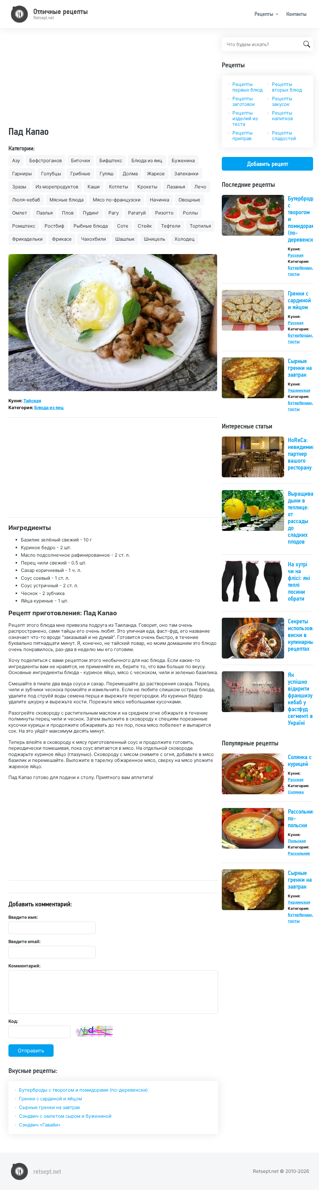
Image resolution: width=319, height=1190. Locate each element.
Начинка (159, 200)
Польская (297, 840)
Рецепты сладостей (284, 135)
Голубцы (51, 174)
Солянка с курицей (300, 760)
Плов (68, 213)
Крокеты (147, 187)
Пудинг (91, 213)
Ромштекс (23, 226)
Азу (16, 160)
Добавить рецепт (267, 164)
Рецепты (264, 14)
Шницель (154, 239)
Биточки (80, 160)
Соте (122, 226)
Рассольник (299, 853)
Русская (295, 255)
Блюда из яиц (146, 160)
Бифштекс (110, 160)
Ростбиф (54, 226)
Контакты (296, 14)
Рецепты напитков (282, 115)
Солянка (296, 792)
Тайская (32, 400)
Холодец (184, 239)
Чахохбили (93, 239)
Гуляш (106, 174)
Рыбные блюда (91, 226)
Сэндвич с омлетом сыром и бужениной (65, 1116)
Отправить (31, 1050)
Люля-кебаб (26, 200)
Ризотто (164, 213)
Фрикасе (62, 239)
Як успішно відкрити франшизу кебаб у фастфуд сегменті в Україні (300, 698)
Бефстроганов (45, 160)
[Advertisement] (113, 81)
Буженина (183, 160)
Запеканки (186, 174)
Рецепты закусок (282, 101)
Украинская (299, 390)
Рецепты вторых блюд (287, 87)
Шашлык (125, 239)
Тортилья (200, 226)
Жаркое (156, 174)
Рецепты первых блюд (247, 87)
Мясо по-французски (116, 200)
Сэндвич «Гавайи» (39, 1125)
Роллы (190, 213)
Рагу (113, 213)
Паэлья (44, 213)
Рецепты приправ (242, 135)
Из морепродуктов (57, 187)
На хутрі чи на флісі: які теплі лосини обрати (299, 581)
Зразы (19, 187)
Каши (94, 187)
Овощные (189, 200)
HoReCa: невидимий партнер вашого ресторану (301, 453)
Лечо (200, 187)
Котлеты (118, 187)
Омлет (19, 213)
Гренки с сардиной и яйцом (50, 1099)
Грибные (80, 174)
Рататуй (137, 213)
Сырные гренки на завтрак (49, 1107)
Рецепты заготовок (243, 101)
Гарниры (22, 174)
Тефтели (170, 226)
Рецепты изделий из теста (245, 118)
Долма (130, 174)
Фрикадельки (27, 239)
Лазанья (176, 187)
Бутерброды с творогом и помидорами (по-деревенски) (83, 1090)
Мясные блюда (66, 200)
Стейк (145, 226)
